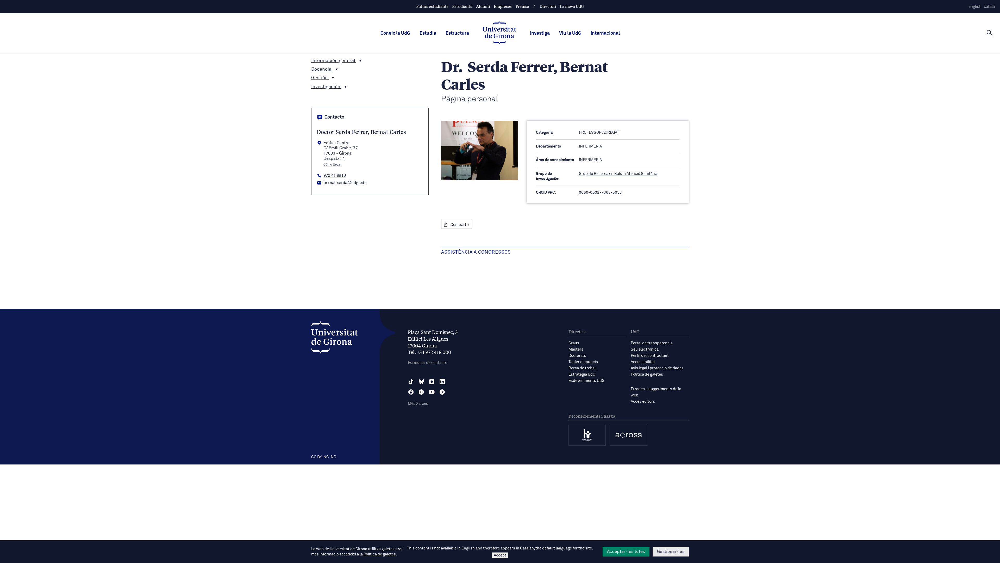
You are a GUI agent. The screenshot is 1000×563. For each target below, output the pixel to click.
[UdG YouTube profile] (432, 392)
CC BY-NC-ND (323, 457)
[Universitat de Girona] (334, 338)
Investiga (540, 33)
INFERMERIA (590, 146)
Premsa (522, 6)
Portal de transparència (652, 343)
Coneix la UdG (395, 33)
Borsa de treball (582, 368)
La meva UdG (572, 6)
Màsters (575, 349)
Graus (573, 343)
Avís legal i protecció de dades (657, 368)
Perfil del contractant (650, 356)
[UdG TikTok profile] (411, 381)
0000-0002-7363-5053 (600, 192)
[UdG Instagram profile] (432, 381)
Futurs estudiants (432, 6)
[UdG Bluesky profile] (421, 381)
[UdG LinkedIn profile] (442, 381)
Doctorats (577, 356)
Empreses (503, 6)
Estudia (428, 33)
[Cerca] (989, 33)
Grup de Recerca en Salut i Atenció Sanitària (618, 174)
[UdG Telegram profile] (442, 392)
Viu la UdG (570, 33)
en (975, 7)
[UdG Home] (499, 33)
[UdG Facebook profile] (411, 392)
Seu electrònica (645, 349)
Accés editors (643, 401)
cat (989, 7)
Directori (548, 6)
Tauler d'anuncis (583, 362)
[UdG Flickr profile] (421, 392)
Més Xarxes (418, 404)
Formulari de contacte (427, 363)
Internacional (605, 33)
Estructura (457, 33)
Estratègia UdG (581, 374)
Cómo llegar (332, 164)
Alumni (483, 6)
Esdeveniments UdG (586, 381)
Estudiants (462, 6)
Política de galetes (647, 374)
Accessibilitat (643, 362)
